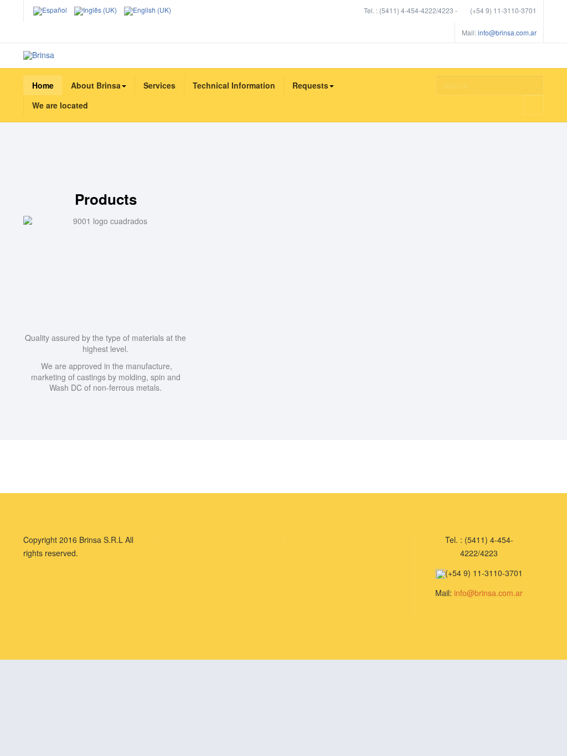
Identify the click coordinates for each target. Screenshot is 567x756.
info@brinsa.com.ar (507, 32)
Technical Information (234, 85)
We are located (60, 105)
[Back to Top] (540, 665)
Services (159, 85)
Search (533, 105)
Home (43, 85)
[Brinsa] (38, 55)
